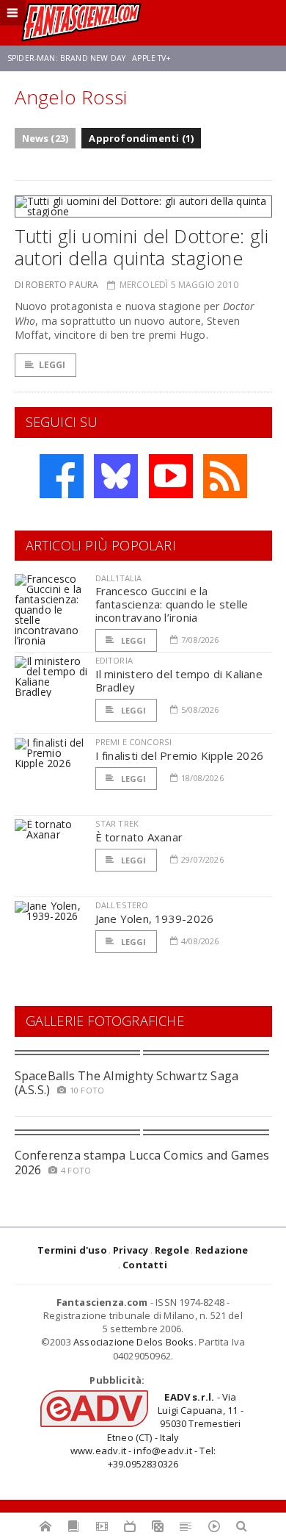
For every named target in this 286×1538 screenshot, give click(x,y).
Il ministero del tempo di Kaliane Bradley (179, 680)
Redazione (222, 1250)
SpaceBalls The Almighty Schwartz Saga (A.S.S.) (127, 1083)
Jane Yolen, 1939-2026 (154, 918)
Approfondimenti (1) (141, 138)
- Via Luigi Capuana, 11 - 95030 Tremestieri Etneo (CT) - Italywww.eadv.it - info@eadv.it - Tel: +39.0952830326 (156, 1430)
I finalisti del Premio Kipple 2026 (179, 755)
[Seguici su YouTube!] (171, 476)
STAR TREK (117, 823)
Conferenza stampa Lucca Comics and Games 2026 (142, 1162)
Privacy (130, 1250)
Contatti (144, 1264)
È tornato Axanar (139, 837)
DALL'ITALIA (118, 578)
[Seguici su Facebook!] (62, 476)
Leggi (52, 365)
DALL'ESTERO (122, 905)
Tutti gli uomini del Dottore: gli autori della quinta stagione (141, 246)
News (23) (45, 138)
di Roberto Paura (57, 285)
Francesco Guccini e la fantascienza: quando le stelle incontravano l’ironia (172, 604)
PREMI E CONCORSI (133, 742)
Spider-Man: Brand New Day (66, 58)
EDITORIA (114, 660)
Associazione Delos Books (133, 1341)
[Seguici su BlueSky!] (116, 476)
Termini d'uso (72, 1250)
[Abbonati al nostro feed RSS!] (225, 476)
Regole (172, 1250)
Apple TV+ (151, 58)
